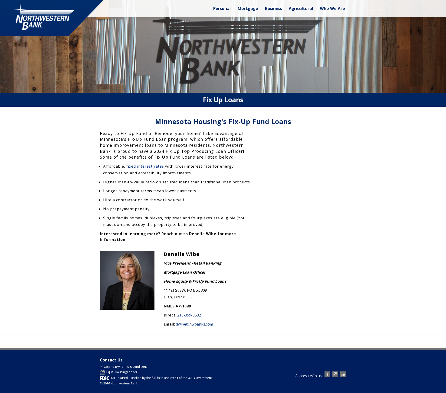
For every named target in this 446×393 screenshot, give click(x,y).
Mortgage (247, 8)
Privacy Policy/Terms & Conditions (124, 366)
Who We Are (332, 8)
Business (273, 8)
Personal (222, 8)
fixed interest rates (145, 166)
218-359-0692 (189, 315)
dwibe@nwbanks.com (194, 324)
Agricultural (301, 8)
